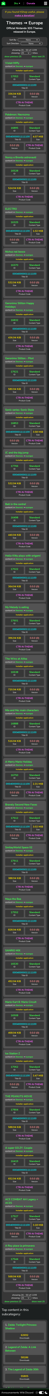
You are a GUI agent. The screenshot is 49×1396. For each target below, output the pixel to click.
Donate (31, 3)
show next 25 (38, 56)
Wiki (22, 1392)
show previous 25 (12, 56)
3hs (16, 3)
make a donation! (24, 15)
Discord (29, 1392)
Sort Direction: (13, 43)
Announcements (10, 1392)
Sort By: (12, 39)
